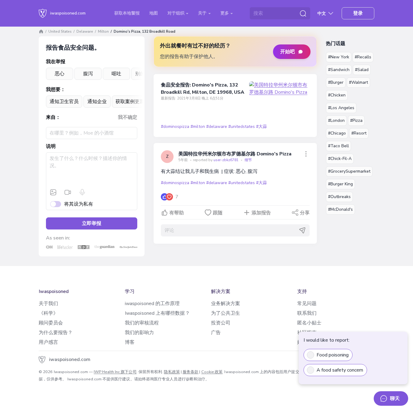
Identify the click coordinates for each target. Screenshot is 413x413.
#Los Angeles (341, 108)
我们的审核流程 (142, 323)
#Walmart (358, 82)
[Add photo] (53, 192)
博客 (130, 342)
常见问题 (307, 303)
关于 (203, 13)
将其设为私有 (78, 204)
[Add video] (67, 192)
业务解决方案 (225, 303)
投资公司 (220, 323)
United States (60, 31)
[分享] (306, 154)
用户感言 (48, 342)
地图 (153, 13)
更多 (225, 13)
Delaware (84, 31)
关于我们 (48, 303)
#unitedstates (241, 126)
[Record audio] (82, 192)
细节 (248, 160)
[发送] (302, 230)
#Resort (358, 133)
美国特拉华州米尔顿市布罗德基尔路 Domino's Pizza (234, 154)
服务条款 (190, 372)
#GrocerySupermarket (349, 171)
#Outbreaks (339, 197)
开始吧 (287, 51)
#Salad (362, 70)
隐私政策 (172, 372)
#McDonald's (340, 209)
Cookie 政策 (212, 372)
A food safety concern (340, 370)
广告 (216, 332)
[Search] (303, 13)
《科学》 (48, 313)
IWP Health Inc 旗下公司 (115, 372)
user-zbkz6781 (226, 160)
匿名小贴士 (309, 323)
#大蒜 (261, 126)
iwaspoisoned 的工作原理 (152, 303)
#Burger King (340, 184)
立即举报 (91, 223)
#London (336, 120)
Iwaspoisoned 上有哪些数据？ (157, 313)
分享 (305, 213)
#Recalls (363, 57)
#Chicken (337, 95)
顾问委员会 (51, 323)
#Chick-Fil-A (340, 158)
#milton (197, 126)
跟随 (218, 213)
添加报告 (261, 213)
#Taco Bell (338, 146)
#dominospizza (175, 126)
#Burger (335, 82)
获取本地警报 (127, 13)
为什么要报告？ (56, 332)
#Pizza (356, 120)
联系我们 (307, 313)
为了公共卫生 (225, 313)
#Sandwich (339, 70)
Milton (103, 31)
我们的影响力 (139, 332)
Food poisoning (333, 355)
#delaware (216, 126)
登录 (358, 13)
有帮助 (176, 213)
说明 (51, 146)
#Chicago (337, 133)
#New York (338, 57)
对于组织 (176, 13)
